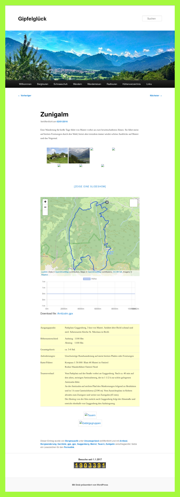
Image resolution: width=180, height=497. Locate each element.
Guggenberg (83, 444)
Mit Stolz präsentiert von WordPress (90, 484)
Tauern (101, 444)
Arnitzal (123, 440)
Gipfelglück (32, 18)
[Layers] (133, 203)
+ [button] (45, 201)
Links (149, 84)
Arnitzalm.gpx (65, 313)
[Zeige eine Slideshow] (90, 186)
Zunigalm (110, 444)
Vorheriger (24, 95)
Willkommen (25, 84)
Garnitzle (61, 444)
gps (69, 444)
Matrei (93, 444)
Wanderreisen (94, 84)
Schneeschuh (61, 84)
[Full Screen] (45, 212)
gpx (74, 444)
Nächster (156, 95)
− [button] (45, 207)
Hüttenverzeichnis (132, 84)
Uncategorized (91, 440)
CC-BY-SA (117, 271)
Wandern (77, 84)
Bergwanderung (48, 444)
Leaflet (44, 271)
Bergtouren (42, 84)
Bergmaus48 (71, 440)
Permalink (69, 447)
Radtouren (112, 84)
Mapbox (44, 274)
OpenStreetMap (62, 271)
